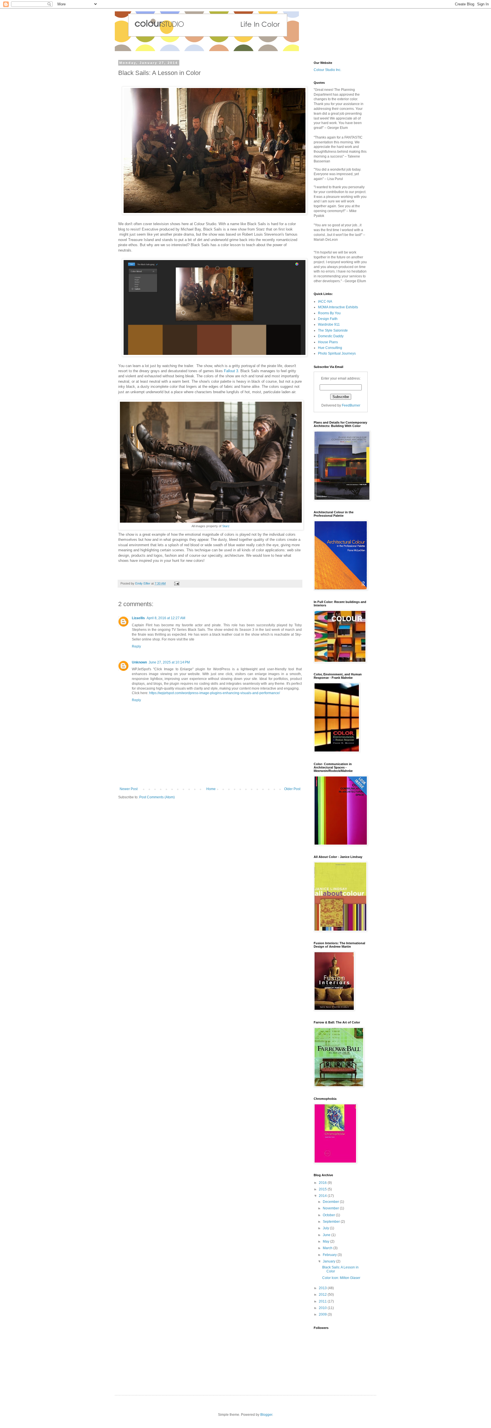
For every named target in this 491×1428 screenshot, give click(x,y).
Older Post (292, 789)
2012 (323, 1295)
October (329, 1215)
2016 (323, 1183)
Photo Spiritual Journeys (337, 353)
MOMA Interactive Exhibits (338, 307)
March (328, 1248)
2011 (323, 1301)
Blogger (266, 1415)
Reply (136, 646)
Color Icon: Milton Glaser (341, 1278)
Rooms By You (329, 313)
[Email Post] (176, 583)
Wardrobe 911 (329, 324)
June (327, 1235)
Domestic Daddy (331, 336)
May (326, 1241)
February (330, 1255)
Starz (226, 526)
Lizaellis (138, 618)
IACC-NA (325, 301)
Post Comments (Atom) (157, 797)
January (329, 1261)
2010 (323, 1308)
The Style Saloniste (333, 330)
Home (211, 789)
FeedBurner (351, 405)
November (331, 1208)
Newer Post (129, 789)
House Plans (328, 342)
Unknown (139, 662)
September (332, 1222)
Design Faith (328, 319)
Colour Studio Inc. (327, 70)
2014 (323, 1196)
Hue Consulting (330, 348)
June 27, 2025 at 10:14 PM (169, 662)
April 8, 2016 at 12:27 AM (166, 618)
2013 (323, 1288)
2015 (323, 1189)
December (331, 1202)
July (326, 1228)
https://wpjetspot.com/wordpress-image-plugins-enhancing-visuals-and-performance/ (214, 693)
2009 (323, 1314)
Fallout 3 (231, 371)
